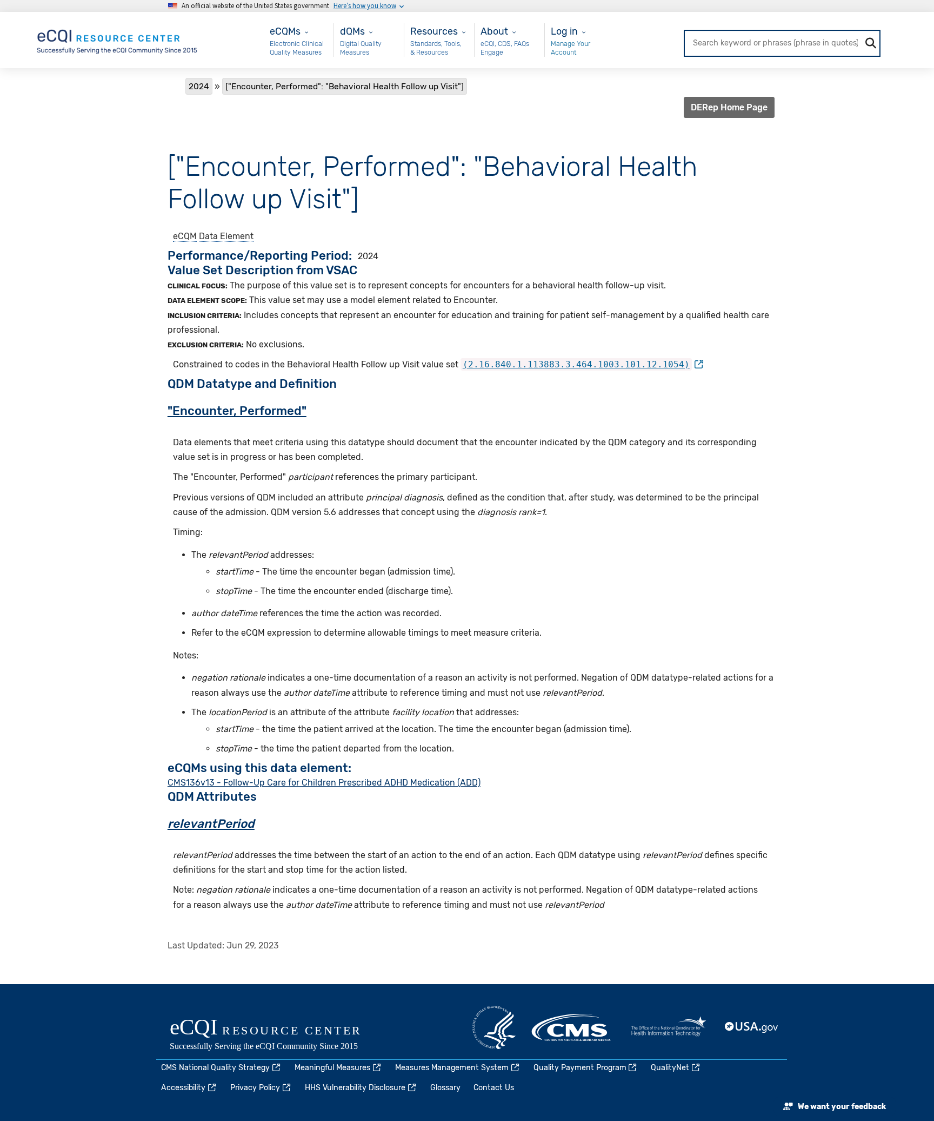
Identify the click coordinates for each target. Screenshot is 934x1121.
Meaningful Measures (332, 1067)
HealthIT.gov (668, 1027)
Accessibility (183, 1087)
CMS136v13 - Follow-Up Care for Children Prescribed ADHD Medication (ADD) (324, 782)
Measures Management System (452, 1067)
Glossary (445, 1087)
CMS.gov (571, 1027)
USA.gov (752, 1027)
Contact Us (493, 1087)
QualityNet (670, 1067)
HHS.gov (494, 1027)
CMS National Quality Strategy (215, 1067)
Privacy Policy (255, 1087)
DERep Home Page (729, 107)
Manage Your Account (570, 47)
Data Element (226, 236)
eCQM (185, 236)
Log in (564, 31)
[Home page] (118, 39)
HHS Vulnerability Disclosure (355, 1087)
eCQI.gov (278, 1035)
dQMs (352, 31)
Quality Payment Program (579, 1067)
